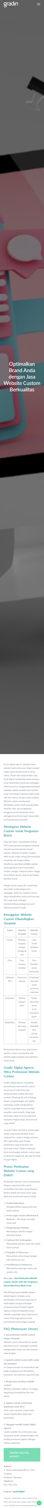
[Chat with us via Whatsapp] (39, 1503)
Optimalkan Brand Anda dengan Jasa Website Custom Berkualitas (22, 377)
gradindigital (19, 1492)
